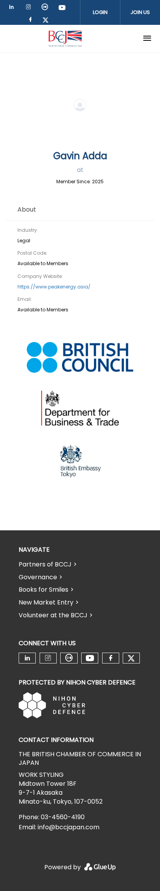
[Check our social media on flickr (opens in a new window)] (46, 8)
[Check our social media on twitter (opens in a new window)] (48, 20)
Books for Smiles (43, 589)
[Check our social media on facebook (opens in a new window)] (32, 20)
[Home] (65, 38)
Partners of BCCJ (45, 564)
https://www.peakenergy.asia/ (53, 286)
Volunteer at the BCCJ (53, 615)
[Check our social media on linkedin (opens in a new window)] (13, 8)
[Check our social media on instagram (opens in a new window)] (30, 8)
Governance (38, 577)
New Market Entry (46, 602)
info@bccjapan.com (68, 827)
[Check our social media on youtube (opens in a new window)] (62, 8)
